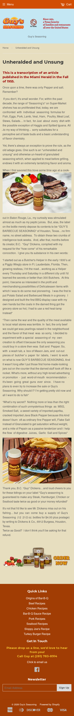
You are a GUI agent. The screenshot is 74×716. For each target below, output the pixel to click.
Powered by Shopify (50, 704)
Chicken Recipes (37, 608)
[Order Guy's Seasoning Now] (37, 569)
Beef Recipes (37, 603)
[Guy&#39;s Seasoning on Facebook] (37, 670)
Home (5, 47)
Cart (68, 4)
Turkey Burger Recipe (37, 634)
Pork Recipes (37, 619)
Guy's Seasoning (28, 704)
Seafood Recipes (37, 624)
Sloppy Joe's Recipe (37, 629)
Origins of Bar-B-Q (37, 598)
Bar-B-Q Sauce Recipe (37, 613)
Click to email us (37, 662)
